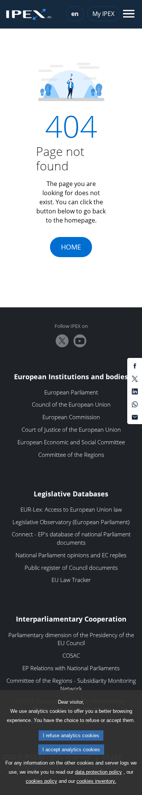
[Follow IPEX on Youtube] (79, 340)
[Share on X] (135, 378)
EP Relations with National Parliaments (71, 668)
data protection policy (98, 772)
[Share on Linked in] (134, 391)
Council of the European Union (71, 404)
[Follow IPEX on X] (62, 340)
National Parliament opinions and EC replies (71, 555)
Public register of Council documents (71, 567)
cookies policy (41, 781)
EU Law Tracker (71, 580)
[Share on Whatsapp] (134, 403)
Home (71, 246)
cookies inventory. (96, 781)
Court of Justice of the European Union (71, 429)
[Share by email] (134, 416)
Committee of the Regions (71, 454)
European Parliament (71, 392)
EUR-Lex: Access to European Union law (71, 509)
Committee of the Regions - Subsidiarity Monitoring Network (71, 685)
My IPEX (103, 14)
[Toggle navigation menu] (128, 14)
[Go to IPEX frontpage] (28, 14)
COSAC (71, 655)
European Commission (71, 417)
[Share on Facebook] (134, 365)
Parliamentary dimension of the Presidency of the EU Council (71, 639)
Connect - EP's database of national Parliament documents (71, 538)
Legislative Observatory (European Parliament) (71, 522)
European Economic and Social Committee (71, 442)
